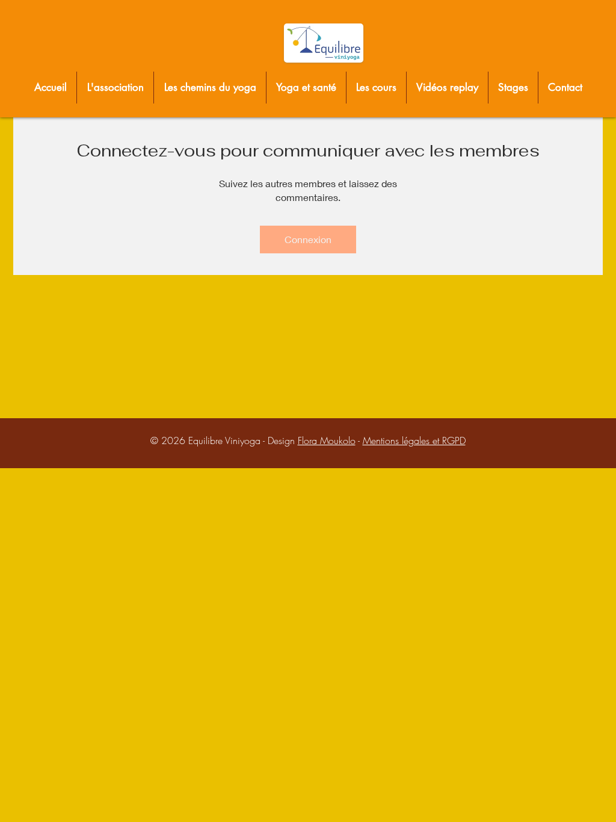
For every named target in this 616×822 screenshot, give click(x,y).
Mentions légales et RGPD (414, 440)
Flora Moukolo (327, 440)
